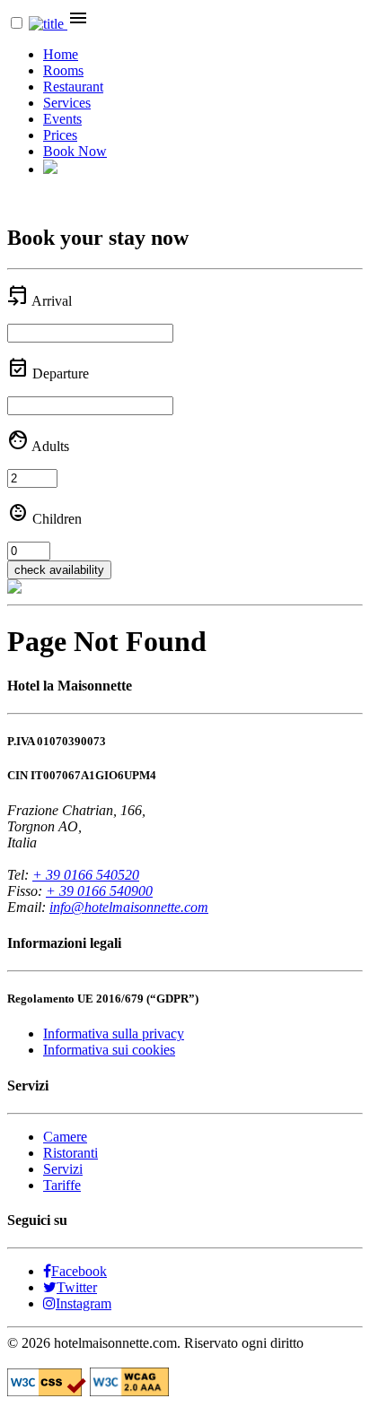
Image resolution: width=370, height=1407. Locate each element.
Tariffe (62, 1185)
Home (60, 54)
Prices (60, 135)
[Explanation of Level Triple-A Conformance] (129, 1391)
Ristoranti (70, 1152)
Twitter (77, 1287)
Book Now (75, 151)
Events (62, 118)
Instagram (83, 1303)
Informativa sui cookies (109, 1049)
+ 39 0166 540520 (85, 874)
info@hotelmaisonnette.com (128, 907)
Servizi (63, 1169)
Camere (65, 1136)
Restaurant (73, 86)
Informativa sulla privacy (113, 1033)
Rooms (63, 70)
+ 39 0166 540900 (99, 891)
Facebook (79, 1271)
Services (67, 102)
